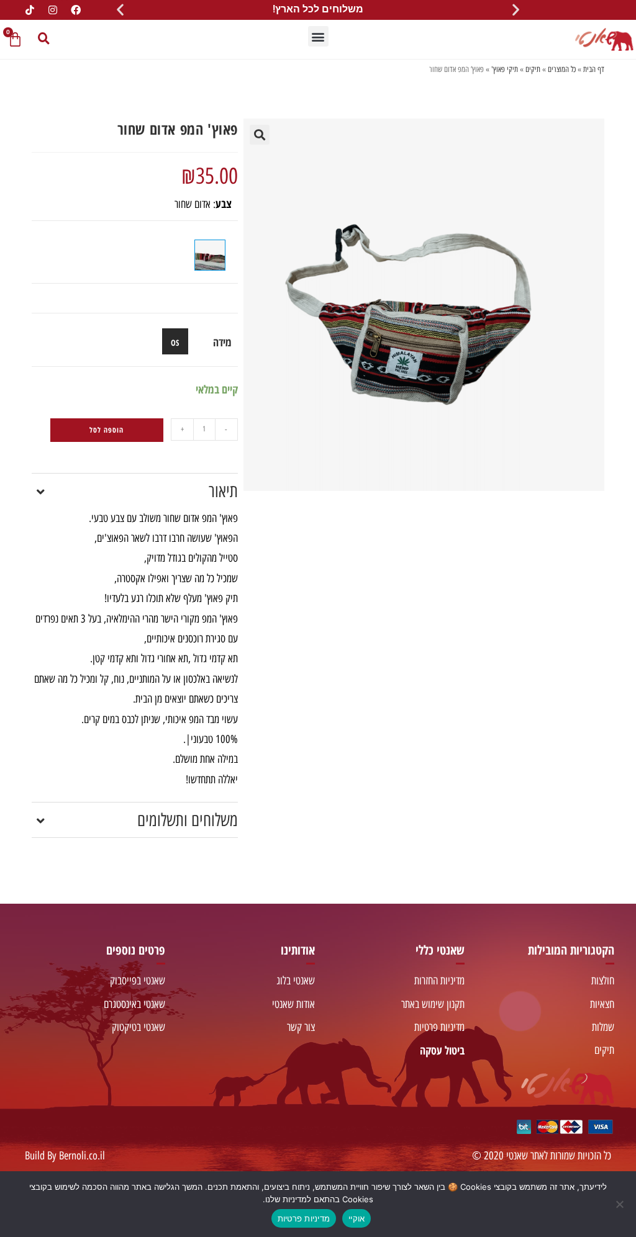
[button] (516, 9)
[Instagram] (53, 10)
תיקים (532, 69)
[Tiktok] (30, 10)
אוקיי (356, 1218)
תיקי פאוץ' (504, 69)
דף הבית (593, 69)
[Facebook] (76, 10)
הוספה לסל (106, 430)
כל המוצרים (562, 69)
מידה (222, 342)
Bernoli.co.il (82, 1156)
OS (175, 342)
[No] (620, 1204)
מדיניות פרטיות (304, 1218)
